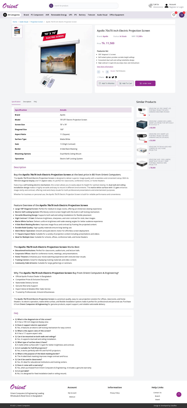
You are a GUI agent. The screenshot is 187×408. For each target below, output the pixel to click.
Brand (26, 15)
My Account (72, 393)
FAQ (35, 102)
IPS (75, 15)
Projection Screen (37, 22)
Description (27, 102)
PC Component (37, 15)
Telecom (91, 15)
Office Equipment (117, 15)
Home (15, 22)
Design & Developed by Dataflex (165, 406)
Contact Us (157, 393)
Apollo (105, 36)
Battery (82, 15)
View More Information (105, 67)
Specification (16, 102)
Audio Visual (102, 15)
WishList (72, 397)
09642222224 (158, 7)
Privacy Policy (115, 393)
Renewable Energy (59, 15)
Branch (157, 396)
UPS (70, 15)
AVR (47, 15)
